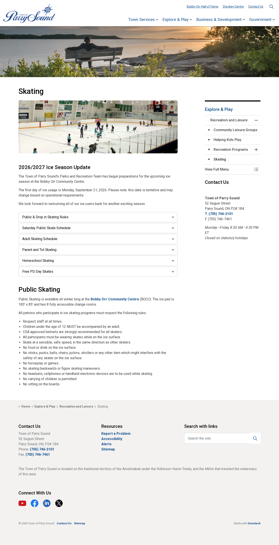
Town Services (141, 19)
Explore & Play (175, 19)
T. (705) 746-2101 (219, 214)
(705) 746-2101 (42, 449)
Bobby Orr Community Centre (115, 299)
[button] (98, 126)
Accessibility (111, 439)
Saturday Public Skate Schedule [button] (46, 228)
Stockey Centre (233, 6)
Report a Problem (116, 434)
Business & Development (219, 19)
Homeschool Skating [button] (38, 261)
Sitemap (108, 449)
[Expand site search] (271, 6)
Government (260, 19)
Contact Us (255, 6)
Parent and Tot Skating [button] (39, 250)
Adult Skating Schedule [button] (39, 239)
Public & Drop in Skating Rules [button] (45, 217)
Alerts (106, 444)
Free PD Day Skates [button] (37, 271)
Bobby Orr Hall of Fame (202, 6)
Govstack (254, 523)
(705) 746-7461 (38, 454)
